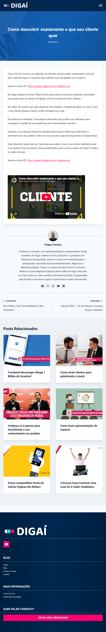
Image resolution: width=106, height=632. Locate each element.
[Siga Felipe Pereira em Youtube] (58, 286)
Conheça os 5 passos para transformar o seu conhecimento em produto (24, 429)
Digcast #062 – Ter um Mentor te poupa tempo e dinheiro (82, 305)
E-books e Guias (9, 571)
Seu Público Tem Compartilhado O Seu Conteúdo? (23, 305)
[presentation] (26, 350)
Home (5, 565)
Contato (6, 574)
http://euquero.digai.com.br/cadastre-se (49, 86)
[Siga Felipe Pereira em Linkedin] (63, 286)
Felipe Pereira (53, 244)
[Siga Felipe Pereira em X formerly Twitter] (47, 286)
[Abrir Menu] (100, 5)
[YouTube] (6, 544)
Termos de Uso (9, 594)
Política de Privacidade (12, 597)
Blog (5, 568)
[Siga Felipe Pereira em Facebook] (42, 286)
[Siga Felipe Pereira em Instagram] (53, 286)
